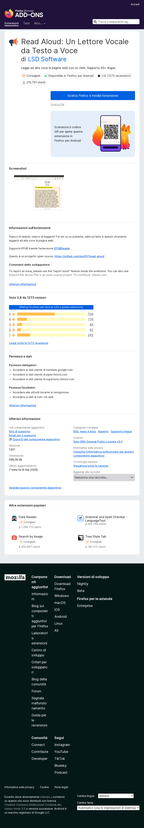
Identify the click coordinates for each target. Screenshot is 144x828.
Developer (39, 759)
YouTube (61, 752)
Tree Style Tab (95, 536)
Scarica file (57, 104)
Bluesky (60, 765)
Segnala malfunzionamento (39, 703)
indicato (45, 796)
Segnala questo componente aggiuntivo (35, 487)
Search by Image (31, 536)
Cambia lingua (85, 795)
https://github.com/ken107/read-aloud (79, 256)
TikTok (59, 759)
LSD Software (47, 59)
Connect (38, 745)
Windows (61, 596)
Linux (58, 623)
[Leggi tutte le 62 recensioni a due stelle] (51, 329)
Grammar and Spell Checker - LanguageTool (106, 518)
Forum (36, 691)
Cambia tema (85, 802)
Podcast (61, 772)
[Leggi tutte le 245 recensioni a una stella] (51, 335)
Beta (80, 591)
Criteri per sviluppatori (39, 667)
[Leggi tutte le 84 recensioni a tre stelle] (51, 324)
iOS (57, 610)
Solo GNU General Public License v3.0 (98, 441)
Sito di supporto (19, 431)
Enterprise (85, 606)
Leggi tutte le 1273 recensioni (28, 343)
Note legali (61, 787)
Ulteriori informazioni (22, 284)
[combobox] (116, 21)
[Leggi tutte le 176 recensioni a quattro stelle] (51, 319)
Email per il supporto (22, 435)
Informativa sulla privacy (19, 787)
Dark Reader (28, 517)
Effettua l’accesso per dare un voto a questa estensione (51, 307)
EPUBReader (62, 248)
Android (60, 617)
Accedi (135, 4)
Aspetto (103, 431)
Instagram (62, 745)
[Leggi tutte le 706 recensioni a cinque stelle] (51, 314)
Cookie (44, 787)
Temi (26, 23)
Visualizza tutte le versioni (90, 465)
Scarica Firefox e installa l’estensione (93, 95)
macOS (60, 603)
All (56, 630)
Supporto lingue (121, 431)
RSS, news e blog (84, 431)
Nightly (82, 584)
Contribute (40, 752)
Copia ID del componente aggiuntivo (36, 439)
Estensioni (11, 23)
